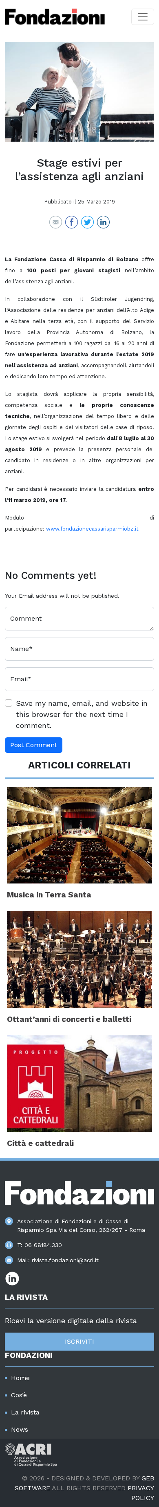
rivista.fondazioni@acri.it (65, 1260)
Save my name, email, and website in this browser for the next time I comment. (82, 714)
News (19, 1429)
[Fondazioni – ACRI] (55, 17)
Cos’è (19, 1395)
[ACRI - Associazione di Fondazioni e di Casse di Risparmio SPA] (31, 1454)
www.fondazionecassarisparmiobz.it (92, 529)
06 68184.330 (43, 1245)
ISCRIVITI (79, 1341)
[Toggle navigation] (142, 17)
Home (20, 1378)
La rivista (25, 1412)
